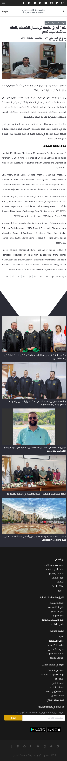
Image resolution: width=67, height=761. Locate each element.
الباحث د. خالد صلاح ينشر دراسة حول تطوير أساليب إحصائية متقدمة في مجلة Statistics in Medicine (35, 538)
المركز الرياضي (58, 683)
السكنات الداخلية (57, 687)
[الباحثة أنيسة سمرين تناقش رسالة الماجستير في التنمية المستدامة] (34, 456)
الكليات (61, 637)
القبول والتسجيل (56, 603)
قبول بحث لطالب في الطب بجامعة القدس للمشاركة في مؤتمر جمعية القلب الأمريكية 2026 (34, 449)
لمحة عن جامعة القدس (53, 565)
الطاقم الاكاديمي (56, 645)
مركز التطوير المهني (55, 700)
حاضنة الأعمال (57, 696)
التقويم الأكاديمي (56, 649)
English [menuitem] (5, 11)
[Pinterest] (29, 3)
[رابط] (33, 11)
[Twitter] (57, 3)
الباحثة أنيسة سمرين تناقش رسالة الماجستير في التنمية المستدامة (36, 494)
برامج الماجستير (57, 611)
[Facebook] (62, 3)
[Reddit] (35, 3)
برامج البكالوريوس (56, 607)
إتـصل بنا (60, 590)
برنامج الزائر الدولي (56, 624)
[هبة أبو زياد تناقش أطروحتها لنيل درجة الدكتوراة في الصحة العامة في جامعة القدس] (34, 317)
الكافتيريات (59, 679)
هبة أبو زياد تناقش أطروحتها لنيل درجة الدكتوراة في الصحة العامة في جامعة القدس (35, 356)
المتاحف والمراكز (56, 573)
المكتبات (60, 582)
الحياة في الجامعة (56, 670)
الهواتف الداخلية (57, 658)
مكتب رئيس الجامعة (55, 569)
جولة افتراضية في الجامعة (52, 674)
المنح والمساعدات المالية (53, 620)
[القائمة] (15, 11)
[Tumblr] (23, 3)
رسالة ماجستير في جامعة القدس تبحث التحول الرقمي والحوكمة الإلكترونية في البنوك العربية (37, 403)
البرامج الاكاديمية (56, 641)
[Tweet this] (40, 276)
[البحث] (63, 11)
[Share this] (46, 276)
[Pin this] (30, 276)
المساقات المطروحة (55, 653)
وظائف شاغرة (58, 586)
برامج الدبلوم (58, 616)
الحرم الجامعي (57, 578)
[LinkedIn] (40, 3)
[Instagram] (51, 3)
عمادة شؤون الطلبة (55, 691)
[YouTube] (46, 3)
